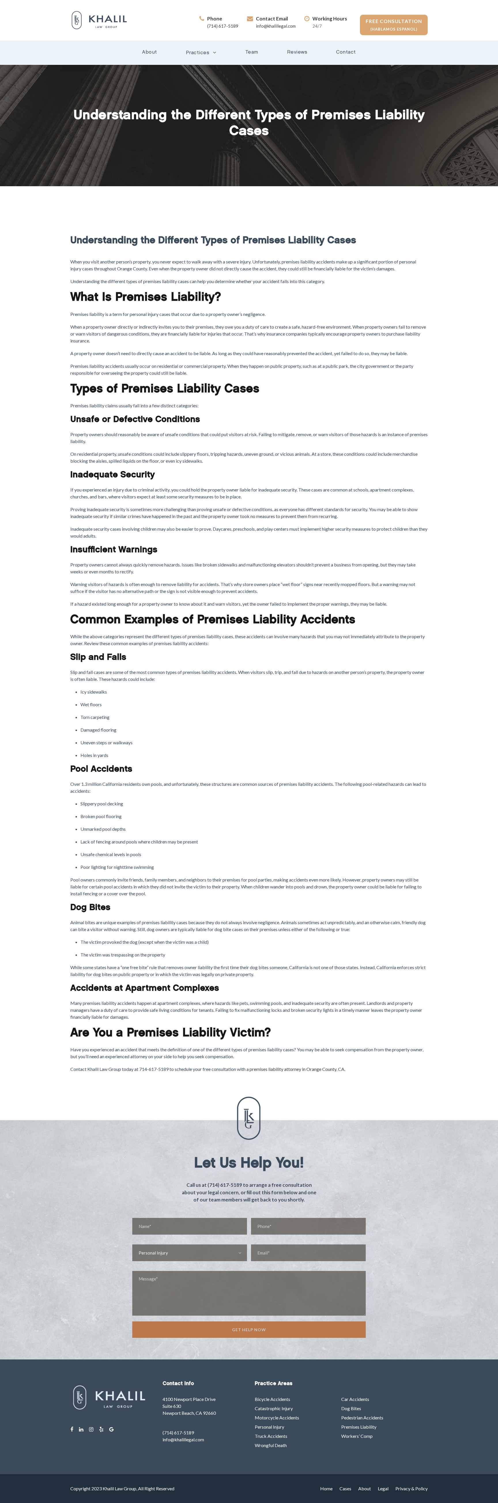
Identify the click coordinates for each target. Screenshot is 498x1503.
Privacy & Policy (411, 1488)
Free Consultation (394, 24)
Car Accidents (355, 1399)
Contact (346, 52)
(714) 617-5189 (222, 26)
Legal (383, 1488)
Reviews (297, 52)
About (149, 52)
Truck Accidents (271, 1436)
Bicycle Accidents (272, 1399)
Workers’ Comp (357, 1436)
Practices (198, 52)
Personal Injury (269, 1426)
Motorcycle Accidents (277, 1417)
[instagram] (91, 1429)
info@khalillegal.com (276, 26)
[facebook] (71, 1429)
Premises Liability (358, 1426)
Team (251, 52)
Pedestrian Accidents (362, 1417)
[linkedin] (81, 1429)
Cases (345, 1488)
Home (326, 1488)
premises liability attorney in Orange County (292, 1069)
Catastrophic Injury (274, 1408)
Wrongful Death (271, 1445)
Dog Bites (351, 1408)
